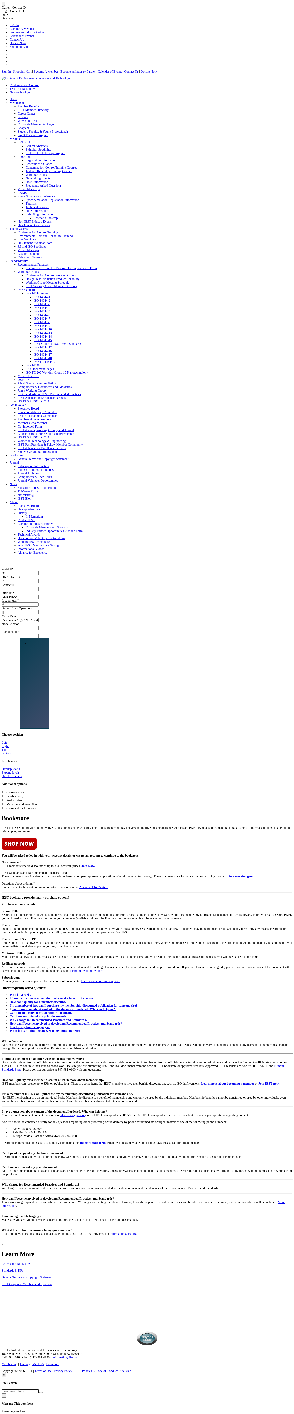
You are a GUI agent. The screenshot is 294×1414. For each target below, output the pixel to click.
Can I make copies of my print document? (38, 1016)
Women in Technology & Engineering (42, 441)
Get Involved (18, 405)
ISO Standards (27, 289)
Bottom (6, 753)
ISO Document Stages (40, 369)
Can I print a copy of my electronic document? (41, 1012)
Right (5, 746)
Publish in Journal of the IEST (37, 469)
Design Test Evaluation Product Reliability (52, 279)
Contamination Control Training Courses (51, 167)
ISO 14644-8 (42, 322)
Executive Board (28, 408)
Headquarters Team (30, 509)
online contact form (92, 1142)
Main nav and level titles (21, 804)
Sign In (14, 25)
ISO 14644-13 (43, 333)
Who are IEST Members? (34, 541)
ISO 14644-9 (42, 325)
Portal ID (7, 569)
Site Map (125, 1371)
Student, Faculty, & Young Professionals (43, 131)
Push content (14, 800)
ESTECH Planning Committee (37, 415)
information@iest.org (73, 1115)
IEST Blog (24, 498)
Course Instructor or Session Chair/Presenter (45, 433)
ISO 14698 (33, 365)
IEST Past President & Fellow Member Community (50, 444)
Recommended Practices (33, 264)
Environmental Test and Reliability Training (45, 235)
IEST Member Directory (33, 110)
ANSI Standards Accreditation (37, 383)
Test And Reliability (22, 88)
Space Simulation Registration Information (52, 200)
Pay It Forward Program (33, 135)
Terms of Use (43, 1371)
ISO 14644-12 (43, 347)
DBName (8, 592)
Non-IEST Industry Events (35, 221)
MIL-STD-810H (28, 376)
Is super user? (10, 600)
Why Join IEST (27, 120)
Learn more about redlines (86, 970)
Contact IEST (26, 520)
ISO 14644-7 (42, 318)
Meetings (15, 138)
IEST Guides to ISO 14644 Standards (57, 343)
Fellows (23, 117)
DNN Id (7, 14)
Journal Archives (28, 473)
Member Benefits (28, 106)
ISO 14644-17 (43, 354)
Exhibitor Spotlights (38, 149)
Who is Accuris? (21, 994)
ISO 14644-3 (42, 304)
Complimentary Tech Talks (35, 477)
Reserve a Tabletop (46, 218)
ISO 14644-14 (43, 336)
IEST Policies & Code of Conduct (96, 1371)
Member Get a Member (32, 423)
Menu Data (9, 616)
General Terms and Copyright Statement (43, 459)
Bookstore (16, 455)
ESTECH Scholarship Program (45, 153)
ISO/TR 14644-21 (45, 361)
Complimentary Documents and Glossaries (45, 387)
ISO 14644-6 (42, 315)
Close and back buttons (21, 808)
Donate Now (18, 43)
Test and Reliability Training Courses (49, 171)
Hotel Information (37, 182)
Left (4, 742)
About (14, 502)
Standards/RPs (19, 261)
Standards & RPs (12, 1270)
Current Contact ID (14, 7)
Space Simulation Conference (36, 196)
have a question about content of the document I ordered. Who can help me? (64, 1009)
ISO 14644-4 (42, 307)
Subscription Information (33, 466)
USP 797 (23, 379)
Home (13, 99)
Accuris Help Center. (93, 887)
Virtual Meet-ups (28, 250)
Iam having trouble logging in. (30, 1027)
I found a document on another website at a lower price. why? (51, 998)
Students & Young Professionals (38, 451)
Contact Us (17, 39)
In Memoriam (34, 516)
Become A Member (22, 28)
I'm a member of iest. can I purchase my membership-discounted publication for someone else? (73, 1005)
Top (4, 749)
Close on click (15, 792)
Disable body (14, 796)
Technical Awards (29, 534)
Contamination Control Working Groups (51, 275)
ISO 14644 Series (37, 293)
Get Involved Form (30, 426)
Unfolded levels (12, 776)
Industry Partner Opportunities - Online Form (54, 531)
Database (7, 18)
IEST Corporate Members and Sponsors (27, 1284)
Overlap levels (11, 769)
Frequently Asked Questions (43, 185)
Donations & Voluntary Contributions (41, 538)
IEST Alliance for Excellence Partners (42, 397)
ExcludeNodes (11, 631)
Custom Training (28, 253)
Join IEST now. (269, 1083)
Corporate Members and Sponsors (47, 527)
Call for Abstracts (37, 146)
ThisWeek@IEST (29, 491)
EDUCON (24, 156)
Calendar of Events (22, 36)
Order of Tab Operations (17, 608)
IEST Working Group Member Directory (51, 286)
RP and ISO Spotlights (32, 246)
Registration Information (41, 160)
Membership (17, 102)
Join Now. (88, 866)
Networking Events (38, 178)
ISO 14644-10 (43, 329)
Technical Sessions (37, 207)
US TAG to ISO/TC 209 (33, 401)
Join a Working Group (32, 390)
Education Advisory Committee (37, 412)
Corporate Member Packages (36, 124)
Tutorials (31, 203)
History (22, 513)
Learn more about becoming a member (227, 1083)
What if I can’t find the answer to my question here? (45, 1030)
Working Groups (36, 174)
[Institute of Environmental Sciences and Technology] (36, 78)
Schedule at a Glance (39, 164)
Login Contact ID (13, 11)
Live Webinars (27, 239)
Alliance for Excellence (32, 552)
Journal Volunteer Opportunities (38, 480)
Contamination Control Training (38, 232)
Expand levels (10, 772)
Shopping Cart (19, 46)
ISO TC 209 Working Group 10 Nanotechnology (57, 372)
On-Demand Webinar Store (35, 243)
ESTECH (24, 142)
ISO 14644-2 (42, 300)
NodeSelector (10, 624)
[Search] (41, 1392)
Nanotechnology (20, 92)
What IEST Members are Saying (38, 545)
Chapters (23, 128)
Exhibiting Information (40, 214)
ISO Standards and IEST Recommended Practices (49, 394)
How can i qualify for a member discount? (38, 1002)
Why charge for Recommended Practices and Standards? (48, 1020)
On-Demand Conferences (34, 225)
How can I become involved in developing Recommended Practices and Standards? (66, 1023)
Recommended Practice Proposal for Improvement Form (61, 268)
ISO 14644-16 (43, 351)
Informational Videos (31, 549)
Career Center (26, 113)
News (13, 484)
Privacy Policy (63, 1371)
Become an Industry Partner (27, 32)
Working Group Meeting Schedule (47, 282)
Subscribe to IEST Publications (37, 487)
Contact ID (9, 585)
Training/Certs (19, 228)
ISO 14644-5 (42, 311)
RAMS (22, 192)
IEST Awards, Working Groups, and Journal (46, 430)
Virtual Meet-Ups (29, 189)
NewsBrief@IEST (29, 495)
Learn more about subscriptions (100, 981)
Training (25, 1364)
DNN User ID (11, 577)
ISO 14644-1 (42, 297)
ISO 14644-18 (43, 358)
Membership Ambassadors (34, 419)
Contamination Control (24, 85)
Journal (14, 462)
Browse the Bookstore (16, 1263)
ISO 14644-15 (43, 340)
